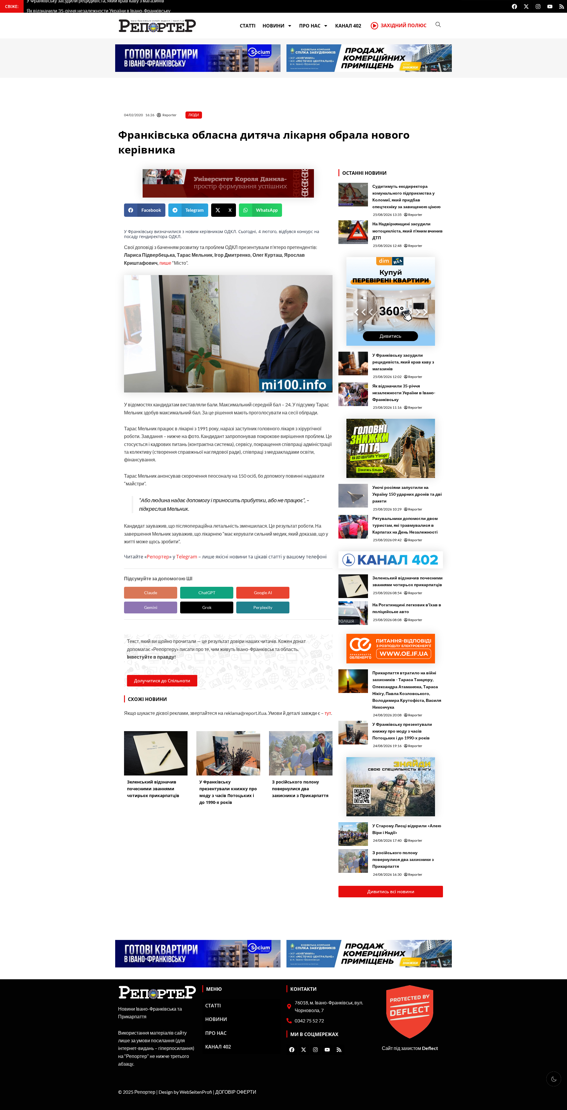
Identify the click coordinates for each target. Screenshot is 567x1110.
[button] (144, 210)
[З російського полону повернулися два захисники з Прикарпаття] (353, 861)
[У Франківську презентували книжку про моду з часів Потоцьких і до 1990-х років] (353, 732)
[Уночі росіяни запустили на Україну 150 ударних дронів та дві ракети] (353, 496)
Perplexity (262, 607)
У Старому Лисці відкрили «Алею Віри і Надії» (406, 829)
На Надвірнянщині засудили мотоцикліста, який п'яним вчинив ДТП (407, 230)
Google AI (263, 592)
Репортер (158, 556)
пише (165, 263)
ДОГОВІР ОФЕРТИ (235, 1092)
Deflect (430, 1048)
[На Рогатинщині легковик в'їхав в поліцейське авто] (353, 613)
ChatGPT (206, 592)
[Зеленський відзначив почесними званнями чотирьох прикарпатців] (353, 586)
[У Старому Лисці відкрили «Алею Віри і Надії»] (353, 834)
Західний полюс (403, 25)
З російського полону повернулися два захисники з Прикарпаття (403, 859)
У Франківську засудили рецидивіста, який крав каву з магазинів (403, 362)
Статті (247, 25)
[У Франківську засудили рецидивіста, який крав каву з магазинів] (353, 363)
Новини (273, 25)
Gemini (150, 607)
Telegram (186, 556)
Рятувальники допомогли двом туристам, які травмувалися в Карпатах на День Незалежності (405, 525)
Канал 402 (348, 25)
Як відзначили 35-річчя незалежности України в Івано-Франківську (403, 392)
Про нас (309, 25)
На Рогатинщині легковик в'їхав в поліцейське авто (406, 608)
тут (328, 713)
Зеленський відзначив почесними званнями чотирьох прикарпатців (407, 581)
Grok (206, 607)
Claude (150, 592)
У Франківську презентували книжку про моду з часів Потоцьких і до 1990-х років (402, 731)
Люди (193, 115)
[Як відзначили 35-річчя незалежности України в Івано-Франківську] (353, 394)
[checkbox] (553, 1079)
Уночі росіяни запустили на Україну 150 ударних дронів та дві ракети (407, 494)
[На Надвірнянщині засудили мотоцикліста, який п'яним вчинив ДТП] (353, 232)
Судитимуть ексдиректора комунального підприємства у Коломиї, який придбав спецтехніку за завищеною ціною (406, 196)
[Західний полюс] (374, 26)
